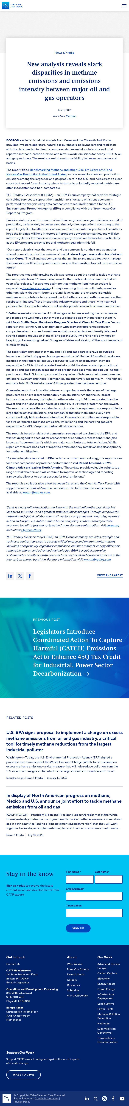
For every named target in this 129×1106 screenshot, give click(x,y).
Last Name (102, 872)
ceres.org (112, 525)
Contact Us (13, 964)
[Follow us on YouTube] (122, 1098)
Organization (74, 905)
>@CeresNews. (31, 530)
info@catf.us (21, 982)
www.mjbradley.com (97, 559)
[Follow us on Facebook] (113, 1098)
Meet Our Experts (78, 969)
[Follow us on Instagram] (104, 1098)
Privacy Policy (22, 1101)
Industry (11, 778)
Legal (20, 778)
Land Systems (105, 1004)
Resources (73, 985)
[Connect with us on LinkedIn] (86, 1098)
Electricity (103, 978)
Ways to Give (23, 1075)
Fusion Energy (106, 989)
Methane (71, 116)
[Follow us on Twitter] (95, 1098)
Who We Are (75, 964)
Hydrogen (103, 1023)
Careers (72, 980)
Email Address (75, 889)
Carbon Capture (107, 973)
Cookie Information (47, 1098)
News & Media (64, 53)
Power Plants (105, 1009)
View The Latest (110, 575)
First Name (73, 872)
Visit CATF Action (77, 995)
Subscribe (73, 990)
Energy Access (106, 984)
